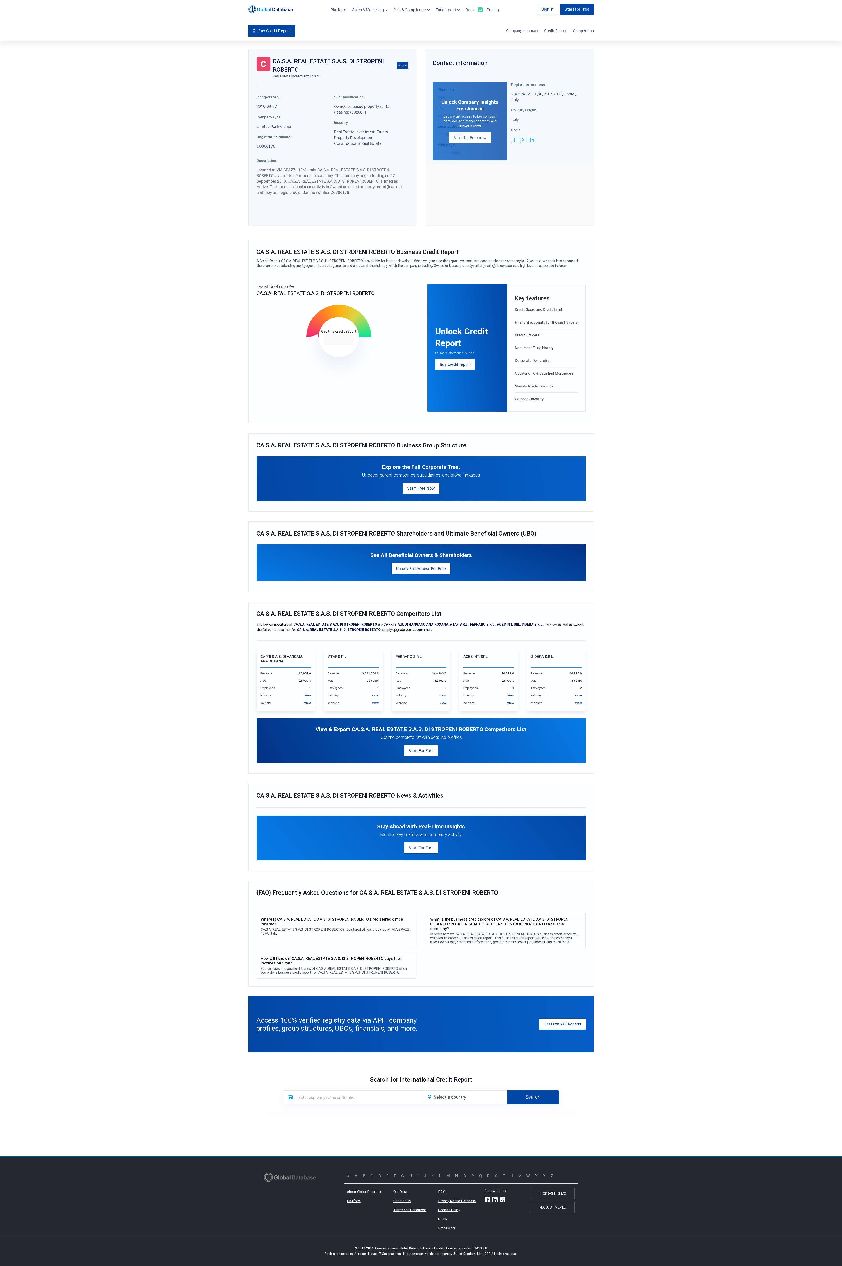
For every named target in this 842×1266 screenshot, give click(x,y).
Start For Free (421, 750)
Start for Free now (470, 137)
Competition (583, 30)
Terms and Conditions (409, 1210)
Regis (473, 9)
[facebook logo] (514, 140)
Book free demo (552, 1193)
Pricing (493, 9)
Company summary (522, 30)
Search (533, 1097)
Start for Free (577, 9)
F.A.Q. (442, 1191)
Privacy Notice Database (457, 1201)
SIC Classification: (349, 97)
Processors (446, 1228)
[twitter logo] (523, 140)
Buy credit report (455, 364)
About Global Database (364, 1191)
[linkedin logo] (532, 140)
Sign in (547, 9)
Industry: (341, 122)
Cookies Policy (449, 1210)
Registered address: (528, 84)
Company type (269, 117)
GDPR (442, 1219)
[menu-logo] (270, 9)
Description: (267, 160)
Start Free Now (421, 488)
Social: (516, 130)
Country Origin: (523, 110)
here (429, 629)
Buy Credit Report (274, 30)
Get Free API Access (562, 1024)
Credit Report (555, 30)
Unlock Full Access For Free (421, 568)
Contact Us (402, 1201)
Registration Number (274, 136)
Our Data (400, 1191)
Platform (338, 9)
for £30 (339, 339)
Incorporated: (268, 97)
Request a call (552, 1207)
